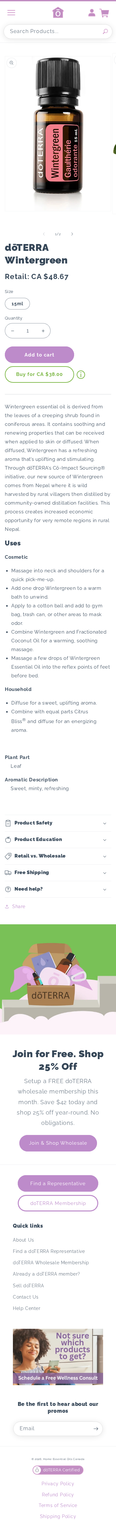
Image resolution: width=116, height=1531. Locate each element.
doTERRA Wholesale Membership (51, 1262)
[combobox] (58, 31)
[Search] (105, 31)
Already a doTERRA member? (46, 1274)
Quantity (13, 318)
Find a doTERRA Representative (49, 1251)
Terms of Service (58, 1505)
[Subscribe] (96, 1428)
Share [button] (18, 906)
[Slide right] (72, 234)
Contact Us (26, 1297)
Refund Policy (58, 1494)
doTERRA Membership (58, 1203)
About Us (23, 1240)
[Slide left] (44, 234)
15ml (17, 303)
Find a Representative (58, 1183)
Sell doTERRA (28, 1285)
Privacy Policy (58, 1483)
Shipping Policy (58, 1516)
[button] (58, 823)
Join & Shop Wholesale (58, 1143)
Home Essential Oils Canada (63, 1459)
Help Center (27, 1308)
